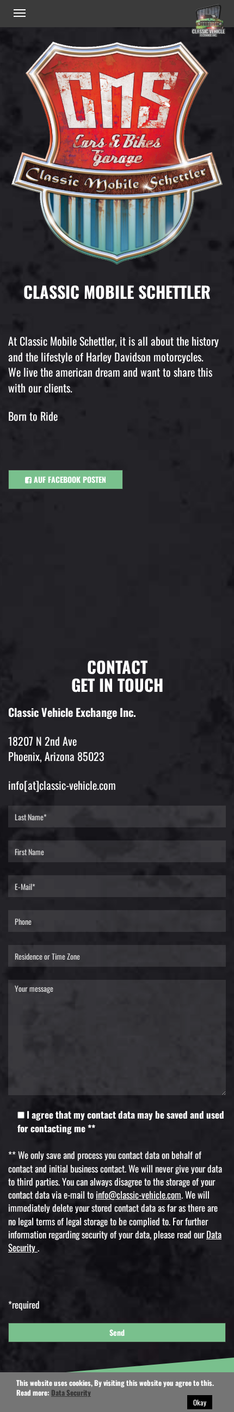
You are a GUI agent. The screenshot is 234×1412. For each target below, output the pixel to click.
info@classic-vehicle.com (138, 1194)
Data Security (71, 1392)
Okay (199, 1402)
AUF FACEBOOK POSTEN (69, 479)
